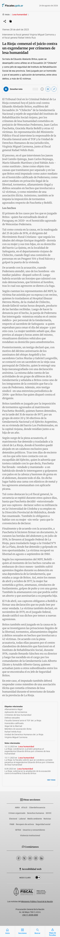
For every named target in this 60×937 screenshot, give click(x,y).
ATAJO (24, 807)
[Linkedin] (41, 858)
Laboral (22, 819)
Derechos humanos (35, 813)
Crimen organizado (17, 813)
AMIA (17, 807)
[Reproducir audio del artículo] (6, 89)
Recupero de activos (25, 824)
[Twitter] (24, 858)
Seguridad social (43, 824)
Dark (38, 878)
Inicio (7, 14)
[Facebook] (18, 858)
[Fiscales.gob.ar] (20, 6)
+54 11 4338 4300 (30, 915)
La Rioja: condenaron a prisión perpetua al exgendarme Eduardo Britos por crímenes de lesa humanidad (27, 751)
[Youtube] (30, 858)
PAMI (12, 824)
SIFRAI (18, 830)
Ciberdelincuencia (37, 807)
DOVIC (48, 813)
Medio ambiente (34, 819)
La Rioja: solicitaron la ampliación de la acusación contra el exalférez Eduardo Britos (28, 772)
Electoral (13, 819)
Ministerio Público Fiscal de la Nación (37, 901)
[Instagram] (35, 858)
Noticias (47, 819)
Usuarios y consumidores (34, 830)
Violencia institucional (30, 835)
